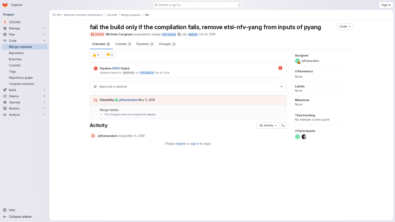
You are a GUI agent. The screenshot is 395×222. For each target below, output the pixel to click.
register (181, 143)
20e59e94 (128, 72)
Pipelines (144, 44)
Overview (100, 44)
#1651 (116, 68)
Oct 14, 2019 (207, 34)
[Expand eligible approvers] (281, 86)
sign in (195, 143)
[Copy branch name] (179, 34)
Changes (166, 44)
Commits (122, 44)
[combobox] (268, 125)
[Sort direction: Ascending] (283, 125)
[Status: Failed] (95, 68)
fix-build (169, 34)
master (193, 34)
